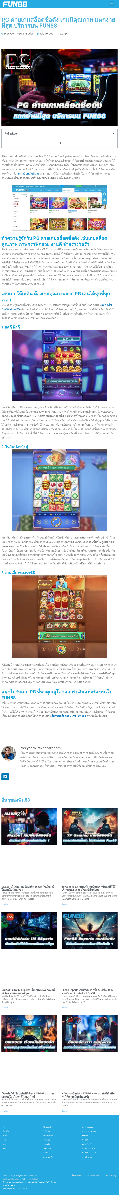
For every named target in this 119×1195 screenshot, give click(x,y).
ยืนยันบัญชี (47, 1148)
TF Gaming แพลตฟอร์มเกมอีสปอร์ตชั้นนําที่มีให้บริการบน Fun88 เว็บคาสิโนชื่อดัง (89, 888)
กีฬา (4, 1127)
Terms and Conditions (94, 1176)
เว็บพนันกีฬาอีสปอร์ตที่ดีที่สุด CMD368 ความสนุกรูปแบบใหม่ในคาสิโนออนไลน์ (28, 1095)
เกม (4, 1140)
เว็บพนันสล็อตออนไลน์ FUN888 (68, 715)
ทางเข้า (85, 1140)
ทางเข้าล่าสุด (87, 1157)
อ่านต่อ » (4, 904)
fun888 (85, 1136)
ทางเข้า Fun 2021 (89, 1153)
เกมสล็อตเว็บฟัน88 (28, 173)
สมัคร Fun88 (87, 1144)
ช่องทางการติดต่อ (89, 1131)
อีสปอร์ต (6, 1131)
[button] (111, 3)
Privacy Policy (110, 1176)
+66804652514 (32, 1179)
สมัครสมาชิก (47, 1127)
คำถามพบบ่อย (87, 1127)
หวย (4, 1144)
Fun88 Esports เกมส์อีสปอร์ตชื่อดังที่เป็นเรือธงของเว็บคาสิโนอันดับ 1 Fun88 (87, 991)
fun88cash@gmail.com (12, 1179)
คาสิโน (5, 1136)
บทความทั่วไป (48, 1157)
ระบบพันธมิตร (48, 1136)
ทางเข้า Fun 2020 (89, 1148)
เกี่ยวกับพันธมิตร (77, 1176)
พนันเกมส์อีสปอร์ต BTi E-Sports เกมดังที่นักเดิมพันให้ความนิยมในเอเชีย (88, 1095)
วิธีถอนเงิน (46, 1144)
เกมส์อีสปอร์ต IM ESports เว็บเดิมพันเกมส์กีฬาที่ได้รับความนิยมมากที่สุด (28, 991)
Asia (4, 1148)
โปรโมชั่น (46, 1131)
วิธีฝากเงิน (46, 1140)
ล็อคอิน (45, 1153)
